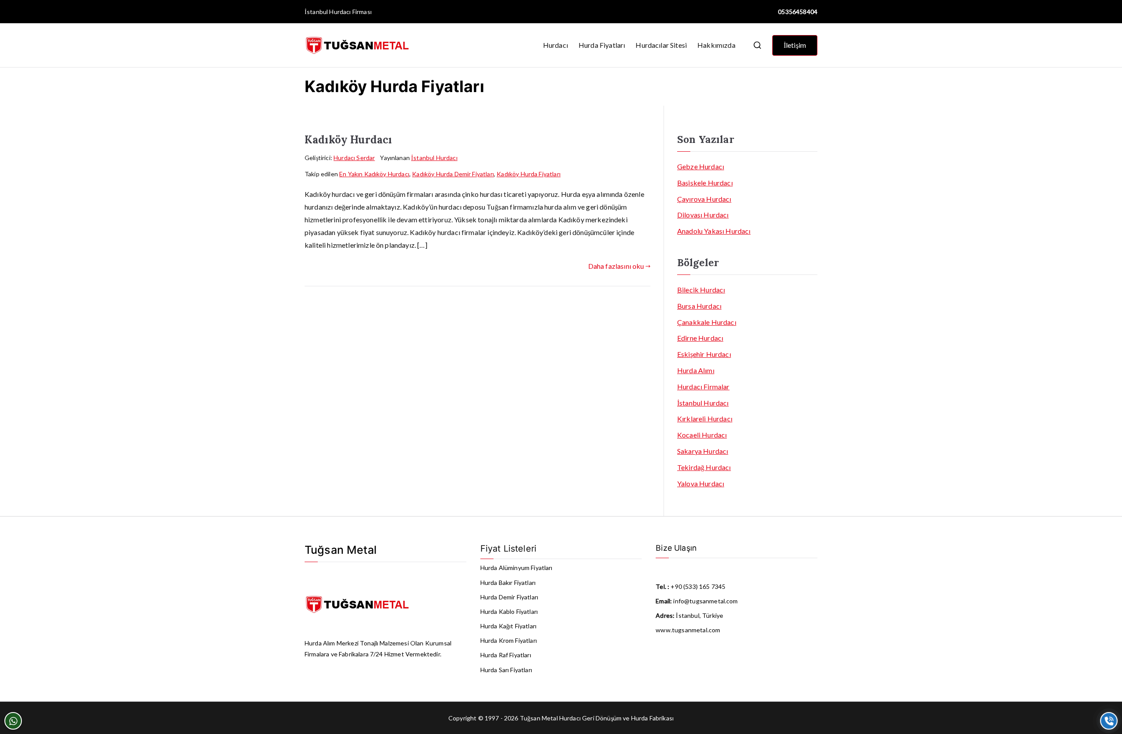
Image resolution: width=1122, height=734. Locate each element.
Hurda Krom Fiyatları (508, 640)
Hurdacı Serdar (354, 157)
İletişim (795, 45)
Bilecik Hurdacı (701, 289)
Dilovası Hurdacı (703, 214)
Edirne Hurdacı (700, 338)
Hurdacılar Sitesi (661, 45)
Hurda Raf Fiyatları (505, 655)
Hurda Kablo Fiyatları (509, 611)
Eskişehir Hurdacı (704, 354)
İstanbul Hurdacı (328, 11)
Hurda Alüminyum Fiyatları (516, 567)
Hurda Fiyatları (602, 45)
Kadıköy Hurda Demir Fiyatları (453, 174)
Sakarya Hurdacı (702, 451)
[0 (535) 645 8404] (1109, 721)
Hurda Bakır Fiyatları (508, 582)
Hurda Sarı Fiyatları (506, 669)
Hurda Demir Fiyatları (509, 597)
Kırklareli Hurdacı (704, 418)
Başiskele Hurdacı (705, 182)
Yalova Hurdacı (700, 483)
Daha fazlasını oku (616, 266)
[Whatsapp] (13, 721)
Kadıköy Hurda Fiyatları (529, 174)
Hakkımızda (716, 45)
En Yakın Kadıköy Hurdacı (374, 174)
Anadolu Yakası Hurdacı (714, 231)
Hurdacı (555, 45)
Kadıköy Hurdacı (348, 139)
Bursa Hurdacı (699, 306)
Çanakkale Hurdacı (706, 322)
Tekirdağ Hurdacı (704, 467)
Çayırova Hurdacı (704, 199)
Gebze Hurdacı (700, 166)
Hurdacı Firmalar (703, 386)
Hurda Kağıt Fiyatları (508, 626)
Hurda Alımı (695, 370)
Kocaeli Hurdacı (702, 435)
